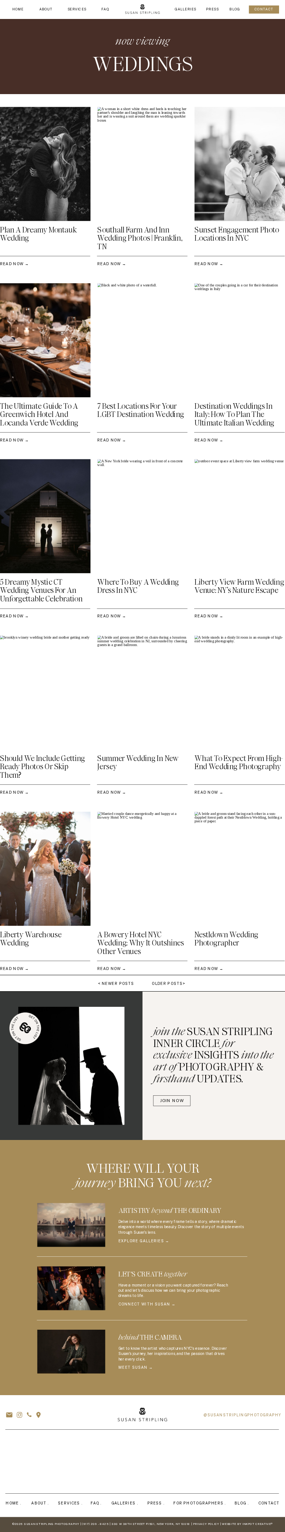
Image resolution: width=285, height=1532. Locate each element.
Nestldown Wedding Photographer (226, 938)
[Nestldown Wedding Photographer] (239, 869)
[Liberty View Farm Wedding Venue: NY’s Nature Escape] (239, 516)
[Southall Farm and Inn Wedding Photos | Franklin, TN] (142, 164)
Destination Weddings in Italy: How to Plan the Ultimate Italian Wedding (234, 414)
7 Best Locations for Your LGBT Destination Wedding (140, 410)
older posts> (168, 983)
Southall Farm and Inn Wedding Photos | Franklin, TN (139, 238)
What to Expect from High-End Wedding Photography (238, 762)
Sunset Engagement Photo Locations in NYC (236, 234)
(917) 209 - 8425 (95, 1524)
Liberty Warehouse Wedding (30, 938)
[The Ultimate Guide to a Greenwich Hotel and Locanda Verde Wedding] (45, 340)
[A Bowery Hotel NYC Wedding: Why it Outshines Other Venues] (142, 869)
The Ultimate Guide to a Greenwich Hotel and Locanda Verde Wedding (39, 414)
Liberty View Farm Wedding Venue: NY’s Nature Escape (239, 586)
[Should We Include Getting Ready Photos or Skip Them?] (45, 693)
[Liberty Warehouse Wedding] (45, 869)
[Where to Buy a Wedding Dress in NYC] (142, 516)
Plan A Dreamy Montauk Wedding (38, 234)
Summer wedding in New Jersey (137, 762)
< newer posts (116, 983)
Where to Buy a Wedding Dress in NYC (138, 586)
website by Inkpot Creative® (247, 1524)
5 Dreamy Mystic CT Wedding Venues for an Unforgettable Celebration (41, 590)
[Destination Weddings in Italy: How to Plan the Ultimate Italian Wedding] (239, 340)
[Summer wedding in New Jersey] (142, 693)
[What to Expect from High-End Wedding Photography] (239, 693)
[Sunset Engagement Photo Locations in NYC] (239, 164)
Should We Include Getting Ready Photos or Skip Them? (42, 766)
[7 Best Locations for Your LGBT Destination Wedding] (142, 340)
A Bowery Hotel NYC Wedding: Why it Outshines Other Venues (140, 943)
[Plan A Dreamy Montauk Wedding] (45, 164)
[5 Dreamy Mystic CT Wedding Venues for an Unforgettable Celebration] (45, 516)
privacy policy (206, 1524)
